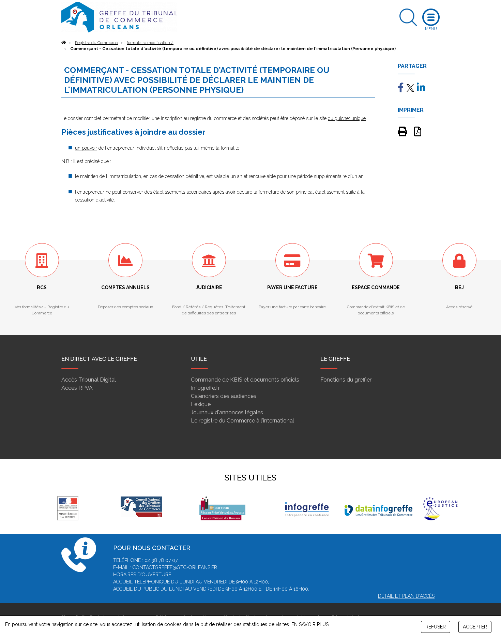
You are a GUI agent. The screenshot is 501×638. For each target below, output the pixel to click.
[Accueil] (63, 42)
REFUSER (435, 626)
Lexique (201, 404)
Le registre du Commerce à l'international (242, 420)
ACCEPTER (475, 626)
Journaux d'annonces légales (227, 412)
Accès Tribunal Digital (88, 379)
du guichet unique (347, 118)
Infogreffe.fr (205, 388)
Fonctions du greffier (345, 379)
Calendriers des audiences (223, 396)
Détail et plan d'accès (406, 596)
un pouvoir (86, 148)
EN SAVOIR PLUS (310, 624)
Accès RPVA (77, 388)
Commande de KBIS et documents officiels (245, 379)
